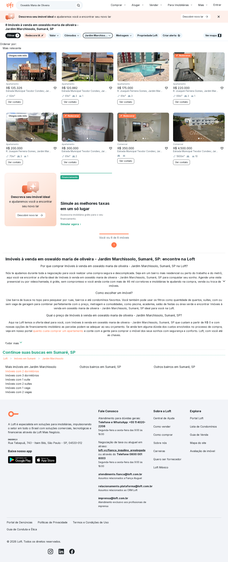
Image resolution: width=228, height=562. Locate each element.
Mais (201, 5)
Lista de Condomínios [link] (203, 426)
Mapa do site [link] (198, 443)
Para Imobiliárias (178, 5)
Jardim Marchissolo (52, 358)
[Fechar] (219, 17)
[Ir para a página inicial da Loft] (11, 5)
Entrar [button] (217, 4)
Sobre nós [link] (160, 443)
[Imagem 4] (94, 138)
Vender (153, 5)
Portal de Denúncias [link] (19, 522)
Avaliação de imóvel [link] (202, 451)
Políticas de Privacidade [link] (52, 522)
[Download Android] (20, 460)
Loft (5, 358)
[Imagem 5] (41, 138)
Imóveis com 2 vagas (18, 392)
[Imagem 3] (36, 138)
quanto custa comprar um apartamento (58, 331)
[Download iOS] (45, 460)
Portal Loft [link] (196, 418)
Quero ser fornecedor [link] (167, 459)
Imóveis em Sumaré (25, 358)
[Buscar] (78, 5)
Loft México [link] (160, 467)
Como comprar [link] (163, 434)
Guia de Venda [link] (199, 434)
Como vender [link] (162, 426)
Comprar (116, 5)
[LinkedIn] (61, 552)
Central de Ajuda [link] (163, 418)
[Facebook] (72, 552)
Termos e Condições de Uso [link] (91, 522)
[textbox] (49, 5)
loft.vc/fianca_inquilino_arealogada (121, 450)
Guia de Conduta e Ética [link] (22, 529)
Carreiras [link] (159, 451)
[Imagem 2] (34, 78)
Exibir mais (12, 343)
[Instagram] (50, 552)
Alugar (136, 5)
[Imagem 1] (32, 78)
